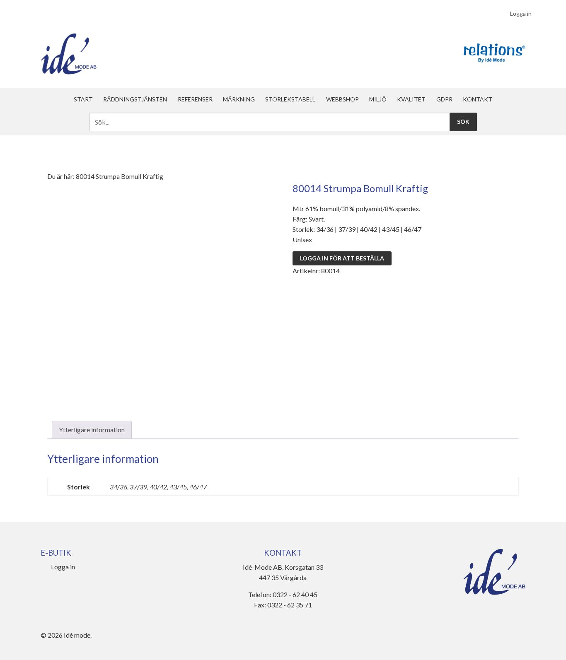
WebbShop (342, 99)
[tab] (92, 430)
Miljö (378, 99)
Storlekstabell (290, 99)
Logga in (521, 13)
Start (83, 99)
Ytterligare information (92, 430)
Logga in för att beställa (342, 258)
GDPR (444, 99)
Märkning (239, 99)
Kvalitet (411, 99)
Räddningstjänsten (135, 99)
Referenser (195, 99)
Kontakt (477, 99)
